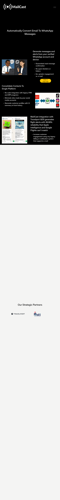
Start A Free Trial (45, 81)
